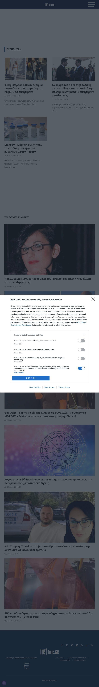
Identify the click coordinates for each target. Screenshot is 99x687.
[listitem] (49, 335)
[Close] (94, 299)
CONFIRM (31, 378)
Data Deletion (34, 387)
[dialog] (49, 343)
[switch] (81, 340)
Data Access (49, 387)
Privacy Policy (64, 387)
